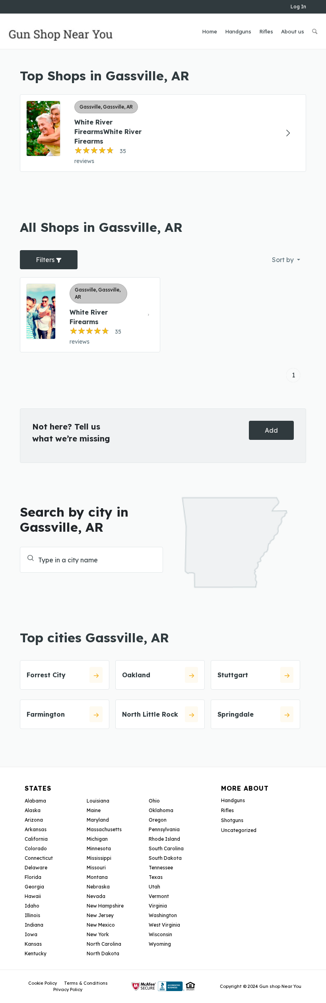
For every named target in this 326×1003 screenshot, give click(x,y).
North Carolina (104, 944)
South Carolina (166, 848)
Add (271, 430)
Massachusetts (104, 829)
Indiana (34, 925)
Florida (33, 877)
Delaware (36, 868)
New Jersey (100, 915)
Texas (156, 877)
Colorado (36, 848)
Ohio (154, 801)
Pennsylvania (164, 829)
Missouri (96, 868)
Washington (163, 915)
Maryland (98, 820)
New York (98, 934)
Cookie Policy (42, 983)
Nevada (96, 896)
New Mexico (101, 925)
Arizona (34, 820)
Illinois (32, 915)
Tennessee (161, 868)
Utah (154, 887)
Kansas (33, 944)
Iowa (31, 934)
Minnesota (99, 848)
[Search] (314, 31)
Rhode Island (164, 839)
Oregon (158, 820)
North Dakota (103, 953)
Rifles (227, 810)
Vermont (159, 896)
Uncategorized (238, 830)
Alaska (33, 810)
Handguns (233, 800)
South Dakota (165, 858)
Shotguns (232, 820)
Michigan (97, 839)
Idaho (32, 906)
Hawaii (33, 896)
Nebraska (98, 887)
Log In (298, 7)
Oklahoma (161, 810)
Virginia (158, 906)
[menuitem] (209, 31)
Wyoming (160, 944)
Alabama (35, 801)
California (36, 839)
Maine (94, 810)
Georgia (34, 887)
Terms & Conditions (86, 983)
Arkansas (36, 829)
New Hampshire (105, 906)
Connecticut (39, 858)
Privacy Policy (67, 989)
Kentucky (36, 953)
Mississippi (99, 858)
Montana (97, 877)
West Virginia (164, 925)
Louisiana (98, 801)
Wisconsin (160, 934)
